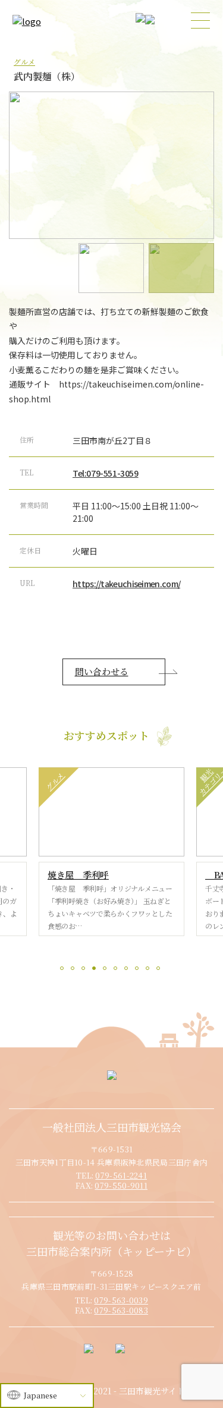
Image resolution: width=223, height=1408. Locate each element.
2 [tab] (74, 970)
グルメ (24, 61)
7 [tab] (128, 970)
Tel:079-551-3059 (106, 473)
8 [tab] (138, 970)
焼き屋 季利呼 (78, 874)
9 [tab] (149, 970)
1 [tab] (63, 970)
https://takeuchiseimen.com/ (126, 584)
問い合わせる (101, 671)
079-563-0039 (121, 1300)
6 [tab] (117, 970)
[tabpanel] (111, 851)
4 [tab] (96, 970)
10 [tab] (160, 970)
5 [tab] (106, 970)
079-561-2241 (121, 1175)
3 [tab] (85, 970)
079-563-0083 (121, 1310)
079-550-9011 (121, 1185)
